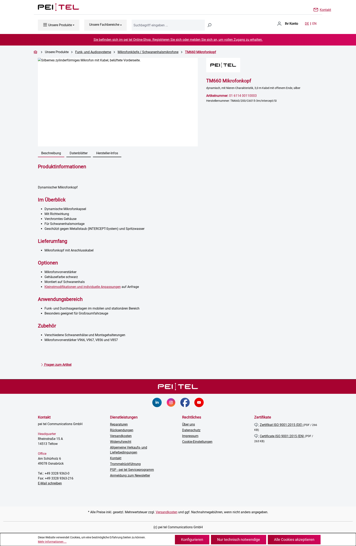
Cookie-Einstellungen (197, 442)
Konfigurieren (192, 539)
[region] (118, 102)
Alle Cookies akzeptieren (294, 539)
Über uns (188, 424)
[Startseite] (36, 52)
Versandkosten (121, 436)
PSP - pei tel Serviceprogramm (132, 470)
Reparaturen (119, 424)
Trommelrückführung (125, 464)
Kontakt (325, 9)
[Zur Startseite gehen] (54, 7)
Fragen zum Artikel (57, 365)
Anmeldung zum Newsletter (130, 475)
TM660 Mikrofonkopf (200, 52)
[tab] (51, 153)
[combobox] (168, 25)
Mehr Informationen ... (52, 541)
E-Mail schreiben (50, 483)
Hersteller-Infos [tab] (107, 153)
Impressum (190, 436)
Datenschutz (191, 430)
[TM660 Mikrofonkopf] (118, 102)
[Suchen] (209, 25)
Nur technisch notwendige (238, 539)
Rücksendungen (121, 430)
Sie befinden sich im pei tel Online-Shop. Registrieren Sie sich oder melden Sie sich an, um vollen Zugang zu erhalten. (178, 40)
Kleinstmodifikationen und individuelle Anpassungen (82, 287)
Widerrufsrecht (120, 442)
